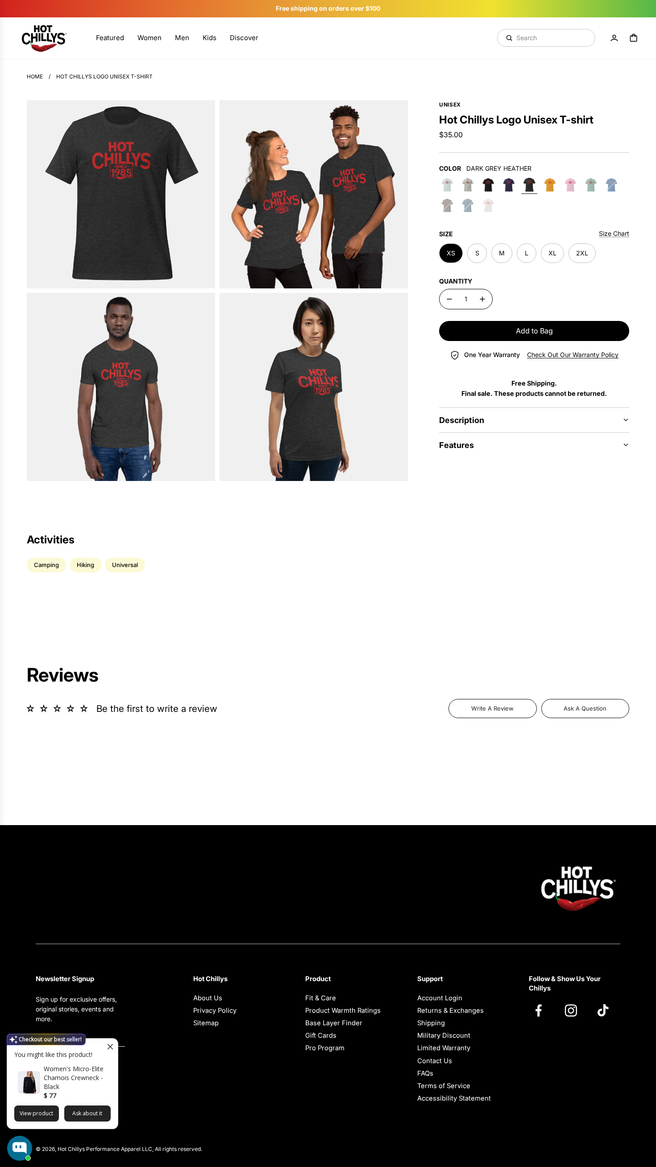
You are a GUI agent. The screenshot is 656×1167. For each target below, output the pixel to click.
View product (36, 1113)
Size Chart (614, 233)
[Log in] (614, 38)
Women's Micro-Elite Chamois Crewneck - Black (74, 1077)
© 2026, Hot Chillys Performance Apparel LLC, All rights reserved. (119, 1149)
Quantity (455, 281)
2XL (582, 253)
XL (552, 253)
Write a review (492, 708)
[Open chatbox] (19, 1148)
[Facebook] (543, 1010)
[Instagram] (575, 1010)
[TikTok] (607, 1010)
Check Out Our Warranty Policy (573, 354)
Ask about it (87, 1113)
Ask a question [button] (585, 708)
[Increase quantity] (482, 299)
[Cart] (634, 38)
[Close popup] (110, 1046)
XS (451, 253)
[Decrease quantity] (449, 299)
